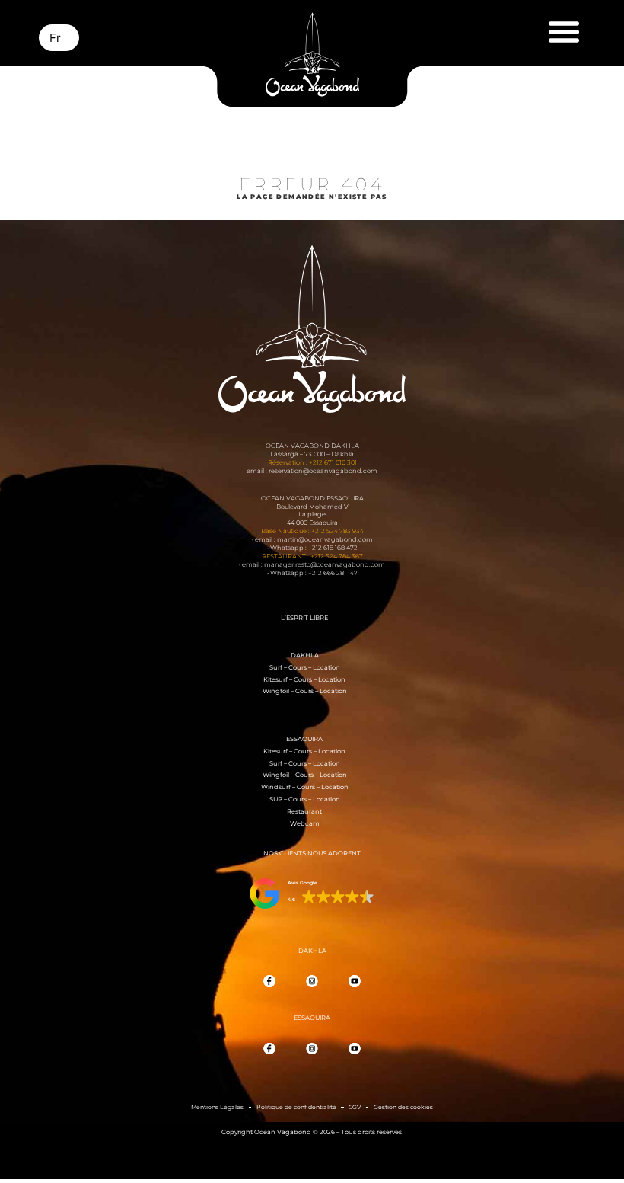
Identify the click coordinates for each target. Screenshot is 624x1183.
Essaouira (304, 739)
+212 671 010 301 (333, 462)
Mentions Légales (217, 1107)
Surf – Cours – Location (304, 667)
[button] (564, 32)
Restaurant (304, 811)
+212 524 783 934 (337, 531)
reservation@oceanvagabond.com (323, 471)
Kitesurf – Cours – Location (304, 679)
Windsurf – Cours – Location (305, 787)
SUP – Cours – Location (304, 799)
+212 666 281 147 (333, 573)
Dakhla (305, 655)
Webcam (305, 823)
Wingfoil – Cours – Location (305, 691)
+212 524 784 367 (336, 556)
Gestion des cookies (403, 1107)
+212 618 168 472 (333, 548)
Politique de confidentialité (296, 1107)
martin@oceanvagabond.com (325, 539)
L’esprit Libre (304, 618)
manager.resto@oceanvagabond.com (324, 564)
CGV (355, 1107)
